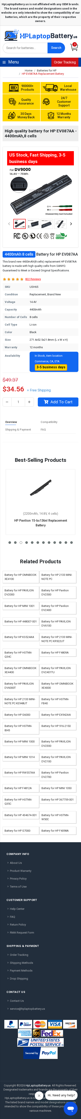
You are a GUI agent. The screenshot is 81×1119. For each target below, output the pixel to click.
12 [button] (71, 542)
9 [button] (54, 542)
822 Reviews (33, 279)
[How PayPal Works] (40, 1053)
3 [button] (21, 542)
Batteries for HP (46, 70)
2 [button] (15, 542)
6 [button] (38, 542)
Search (56, 47)
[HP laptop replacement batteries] (40, 34)
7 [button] (43, 542)
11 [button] (66, 542)
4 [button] (26, 542)
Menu (41, 62)
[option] (40, 191)
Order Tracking (65, 62)
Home (28, 70)
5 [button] (32, 542)
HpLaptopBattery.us (38, 1085)
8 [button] (49, 542)
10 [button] (60, 542)
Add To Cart (61, 401)
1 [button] (9, 542)
